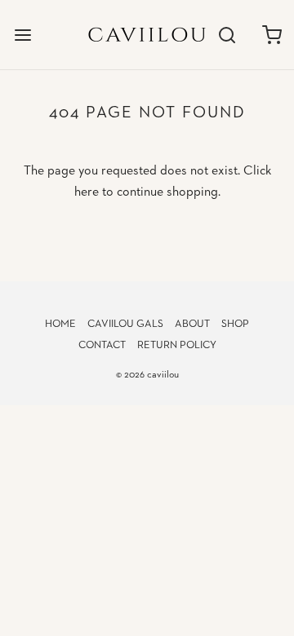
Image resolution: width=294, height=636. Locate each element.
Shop (235, 324)
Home (60, 324)
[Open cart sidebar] (271, 34)
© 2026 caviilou (147, 375)
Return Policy (176, 345)
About (192, 324)
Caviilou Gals (125, 324)
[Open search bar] (226, 34)
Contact (102, 345)
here (86, 192)
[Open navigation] (22, 34)
